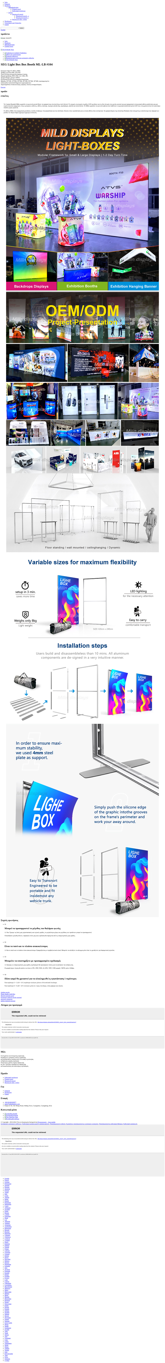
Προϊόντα (7, 6)
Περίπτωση (8, 21)
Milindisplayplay (13, 7)
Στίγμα (10, 12)
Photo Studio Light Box (8, 994)
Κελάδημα (16, 1119)
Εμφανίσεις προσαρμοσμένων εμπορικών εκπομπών (82, 1124)
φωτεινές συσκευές (7, 999)
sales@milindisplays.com (12, 1104)
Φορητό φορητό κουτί (7, 996)
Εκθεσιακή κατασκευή (130, 1124)
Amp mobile (51, 1122)
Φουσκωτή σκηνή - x (22, 16)
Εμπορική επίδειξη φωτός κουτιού (11, 997)
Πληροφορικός (42, 1122)
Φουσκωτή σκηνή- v (22, 18)
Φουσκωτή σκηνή (17, 14)
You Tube (15, 1117)
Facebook (15, 1115)
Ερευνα (3, 87)
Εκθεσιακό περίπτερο (18, 11)
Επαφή (7, 24)
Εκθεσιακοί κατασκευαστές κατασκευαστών (35, 1124)
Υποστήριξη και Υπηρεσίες (13, 23)
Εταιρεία (7, 4)
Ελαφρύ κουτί (16, 9)
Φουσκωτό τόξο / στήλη (19, 19)
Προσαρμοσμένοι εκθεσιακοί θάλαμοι (111, 1124)
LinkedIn (14, 1114)
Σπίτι (6, 2)
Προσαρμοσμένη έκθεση (57, 1124)
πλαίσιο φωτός (5, 992)
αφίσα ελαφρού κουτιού (8, 1001)
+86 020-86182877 (10, 1102)
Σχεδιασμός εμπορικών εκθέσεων (11, 1124)
